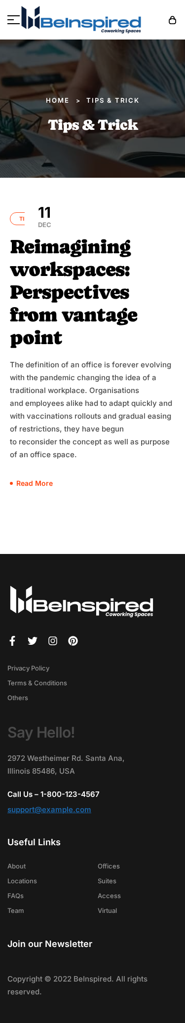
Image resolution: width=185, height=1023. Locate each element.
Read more (34, 483)
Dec (44, 216)
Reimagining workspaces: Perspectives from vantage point (73, 292)
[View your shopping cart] (173, 19)
